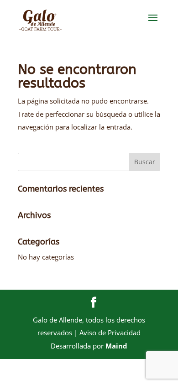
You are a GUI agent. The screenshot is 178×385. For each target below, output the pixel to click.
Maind (116, 345)
